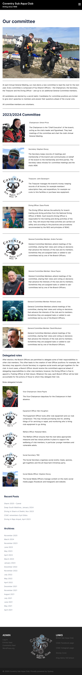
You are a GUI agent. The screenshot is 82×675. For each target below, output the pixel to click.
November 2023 (10, 543)
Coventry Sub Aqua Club (18, 3)
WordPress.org (8, 648)
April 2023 (8, 555)
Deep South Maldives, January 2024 (19, 507)
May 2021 (8, 606)
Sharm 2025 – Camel (12, 503)
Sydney (50, 671)
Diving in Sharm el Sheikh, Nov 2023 (19, 511)
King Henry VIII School (65, 658)
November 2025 (10, 535)
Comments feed (9, 645)
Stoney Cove (61, 653)
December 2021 (10, 586)
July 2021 (8, 598)
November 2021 (10, 590)
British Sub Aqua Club (65, 638)
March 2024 (9, 539)
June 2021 (8, 602)
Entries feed (7, 642)
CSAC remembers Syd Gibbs (15, 515)
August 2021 (9, 594)
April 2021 (8, 610)
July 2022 (8, 575)
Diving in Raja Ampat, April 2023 (17, 519)
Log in (5, 640)
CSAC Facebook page (65, 643)
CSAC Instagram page (65, 648)
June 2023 (8, 547)
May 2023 (8, 551)
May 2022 (8, 578)
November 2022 (10, 571)
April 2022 (8, 582)
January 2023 (9, 563)
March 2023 (9, 559)
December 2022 (10, 567)
